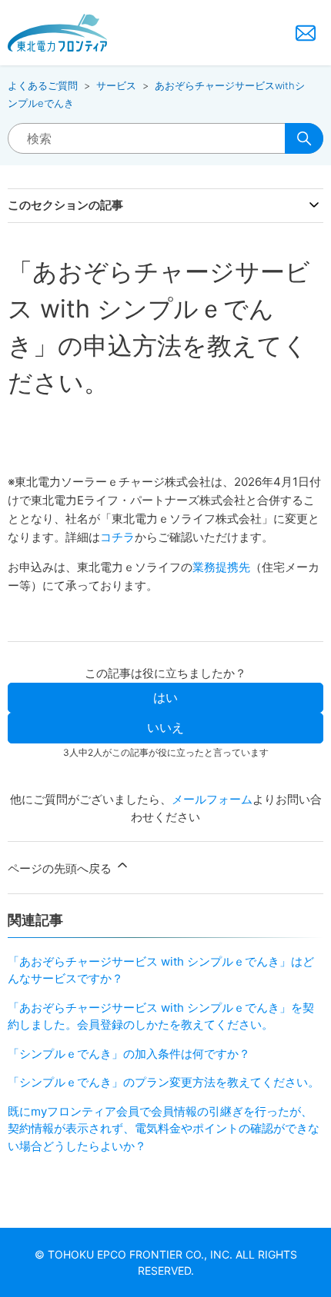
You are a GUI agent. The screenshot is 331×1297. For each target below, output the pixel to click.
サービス (116, 85)
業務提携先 (221, 567)
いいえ (165, 727)
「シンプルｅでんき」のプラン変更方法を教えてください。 (163, 1082)
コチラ (117, 537)
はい (165, 697)
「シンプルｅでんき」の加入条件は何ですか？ (129, 1053)
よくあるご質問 (43, 85)
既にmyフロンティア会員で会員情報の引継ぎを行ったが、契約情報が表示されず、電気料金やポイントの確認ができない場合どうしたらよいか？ (163, 1128)
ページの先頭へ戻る (61, 868)
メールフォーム (212, 799)
